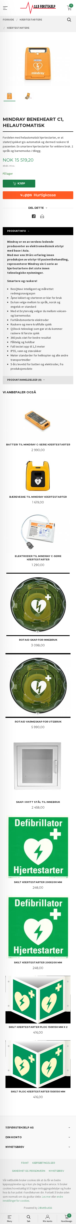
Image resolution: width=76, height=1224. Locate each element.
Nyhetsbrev (56, 1171)
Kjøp (21, 183)
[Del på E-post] (42, 217)
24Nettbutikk (45, 1208)
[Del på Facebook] (33, 217)
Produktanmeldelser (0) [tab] (24, 380)
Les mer (46, 1196)
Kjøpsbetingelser (43, 1163)
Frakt (25, 1163)
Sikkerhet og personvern (28, 1171)
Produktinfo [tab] (16, 231)
